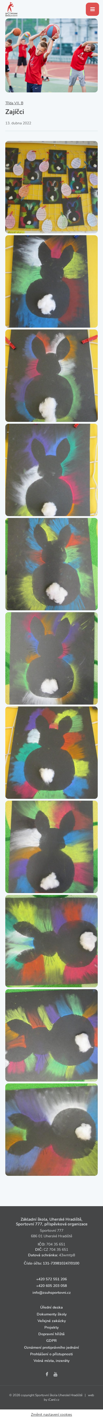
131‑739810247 (56, 1263)
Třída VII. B (14, 103)
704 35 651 (55, 1244)
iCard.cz (53, 1400)
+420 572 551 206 (51, 1279)
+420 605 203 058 (51, 1285)
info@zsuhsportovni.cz (51, 1292)
